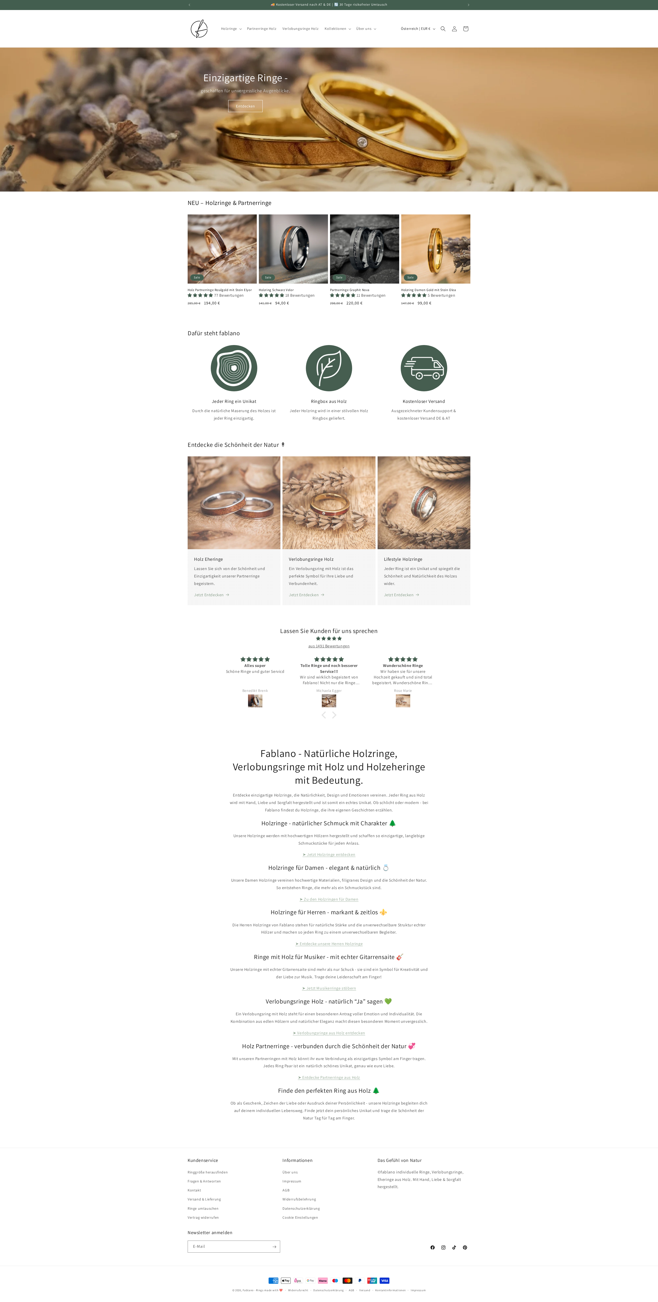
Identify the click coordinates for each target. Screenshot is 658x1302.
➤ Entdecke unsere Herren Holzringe (329, 943)
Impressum (291, 1181)
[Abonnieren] (274, 1247)
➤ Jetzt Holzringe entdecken (329, 854)
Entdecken (245, 106)
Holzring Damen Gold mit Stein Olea (428, 290)
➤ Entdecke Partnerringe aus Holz (329, 1077)
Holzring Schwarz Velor (276, 290)
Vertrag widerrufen (203, 1217)
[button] (231, 28)
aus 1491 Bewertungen (329, 646)
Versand (364, 1290)
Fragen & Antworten (204, 1181)
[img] (329, 639)
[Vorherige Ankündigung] (189, 5)
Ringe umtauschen (203, 1208)
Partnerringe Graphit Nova (350, 290)
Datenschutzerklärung (301, 1208)
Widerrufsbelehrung (299, 1199)
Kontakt (194, 1190)
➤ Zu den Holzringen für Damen (328, 899)
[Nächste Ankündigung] (468, 5)
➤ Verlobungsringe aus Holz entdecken (329, 1033)
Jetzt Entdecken (209, 595)
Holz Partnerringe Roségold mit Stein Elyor (220, 290)
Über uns (290, 1172)
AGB (285, 1190)
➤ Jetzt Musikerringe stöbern (329, 988)
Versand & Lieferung (204, 1199)
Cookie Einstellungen (300, 1217)
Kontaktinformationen (390, 1290)
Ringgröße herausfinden (208, 1172)
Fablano (248, 1290)
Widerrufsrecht (298, 1290)
